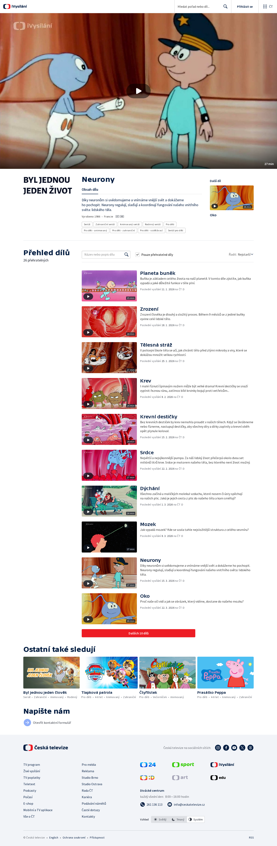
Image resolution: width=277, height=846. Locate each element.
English (53, 837)
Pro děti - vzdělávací (151, 230)
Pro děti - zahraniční (123, 230)
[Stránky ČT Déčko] (147, 779)
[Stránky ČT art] (180, 779)
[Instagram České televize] (218, 747)
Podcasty (29, 790)
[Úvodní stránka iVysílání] (18, 6)
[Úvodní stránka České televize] (46, 747)
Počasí (27, 797)
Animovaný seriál (130, 224)
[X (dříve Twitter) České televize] (242, 747)
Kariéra (87, 797)
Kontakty (88, 816)
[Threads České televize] (250, 747)
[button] (138, 91)
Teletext (29, 784)
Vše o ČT (29, 816)
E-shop (28, 803)
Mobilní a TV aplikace (38, 810)
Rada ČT (87, 790)
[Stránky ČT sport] (183, 766)
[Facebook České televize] (226, 747)
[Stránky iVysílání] (222, 766)
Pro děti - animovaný (95, 230)
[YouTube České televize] (234, 747)
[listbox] (178, 819)
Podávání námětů (94, 803)
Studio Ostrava (92, 784)
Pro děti (170, 224)
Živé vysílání (31, 771)
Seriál (87, 224)
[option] (160, 819)
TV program (31, 764)
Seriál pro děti (175, 230)
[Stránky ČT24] (148, 766)
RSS (251, 837)
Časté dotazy (91, 810)
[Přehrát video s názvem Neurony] (138, 91)
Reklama (88, 771)
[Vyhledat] (126, 255)
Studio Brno (90, 777)
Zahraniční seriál (105, 224)
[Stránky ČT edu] (217, 779)
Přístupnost (97, 837)
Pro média (89, 764)
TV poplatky (31, 777)
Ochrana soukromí (74, 837)
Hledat (225, 6)
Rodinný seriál (153, 224)
